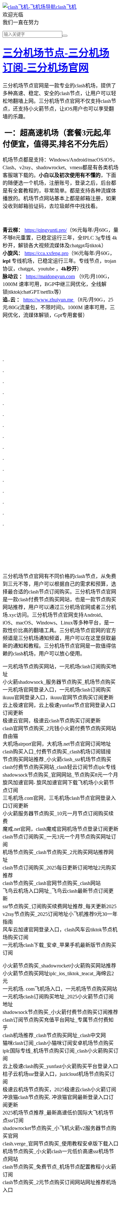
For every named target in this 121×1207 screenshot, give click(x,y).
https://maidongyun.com (50, 276)
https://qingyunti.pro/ (46, 230)
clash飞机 (66, 7)
